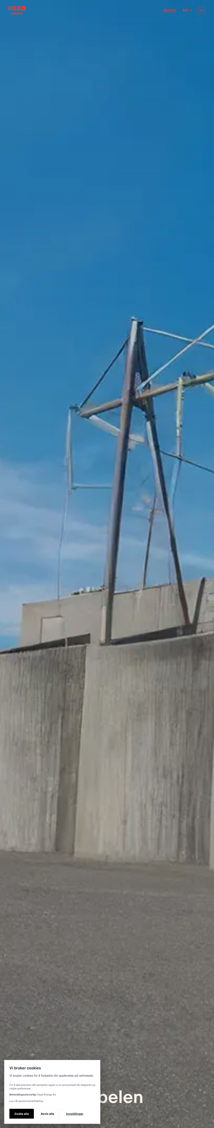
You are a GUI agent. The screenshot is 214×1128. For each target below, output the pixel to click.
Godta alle (21, 1113)
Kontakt (170, 10)
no (186, 10)
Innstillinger (74, 1113)
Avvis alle (47, 1113)
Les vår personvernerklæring (26, 1101)
